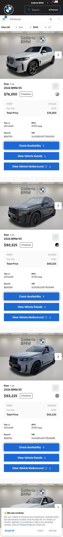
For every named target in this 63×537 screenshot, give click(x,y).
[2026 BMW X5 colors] (57, 94)
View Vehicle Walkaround (28, 166)
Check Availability (30, 145)
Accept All (9, 530)
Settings (53, 530)
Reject (41, 530)
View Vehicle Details (30, 156)
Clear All (5, 27)
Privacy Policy (26, 524)
